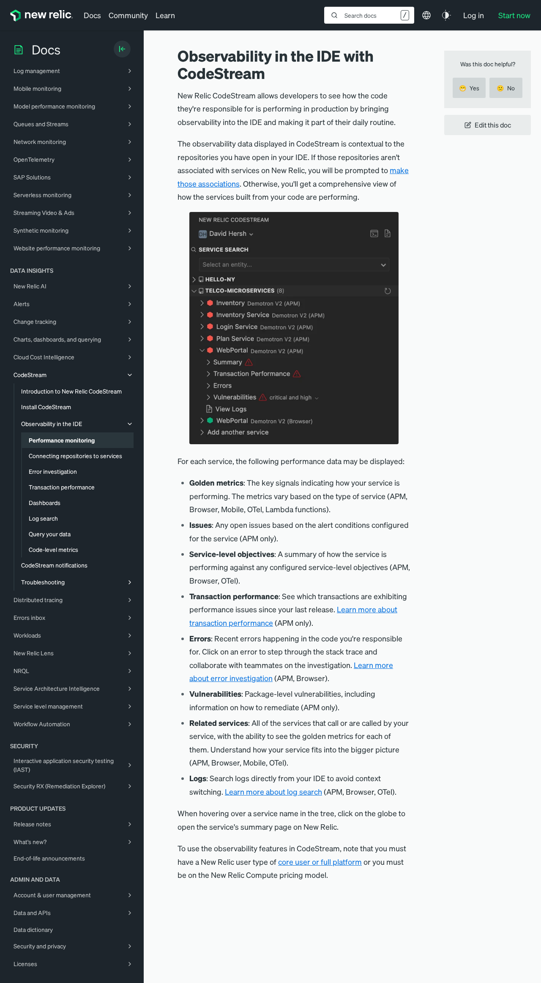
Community (128, 15)
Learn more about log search (273, 791)
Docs (92, 15)
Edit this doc (493, 124)
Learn (165, 15)
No (506, 88)
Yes (469, 88)
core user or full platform (320, 861)
